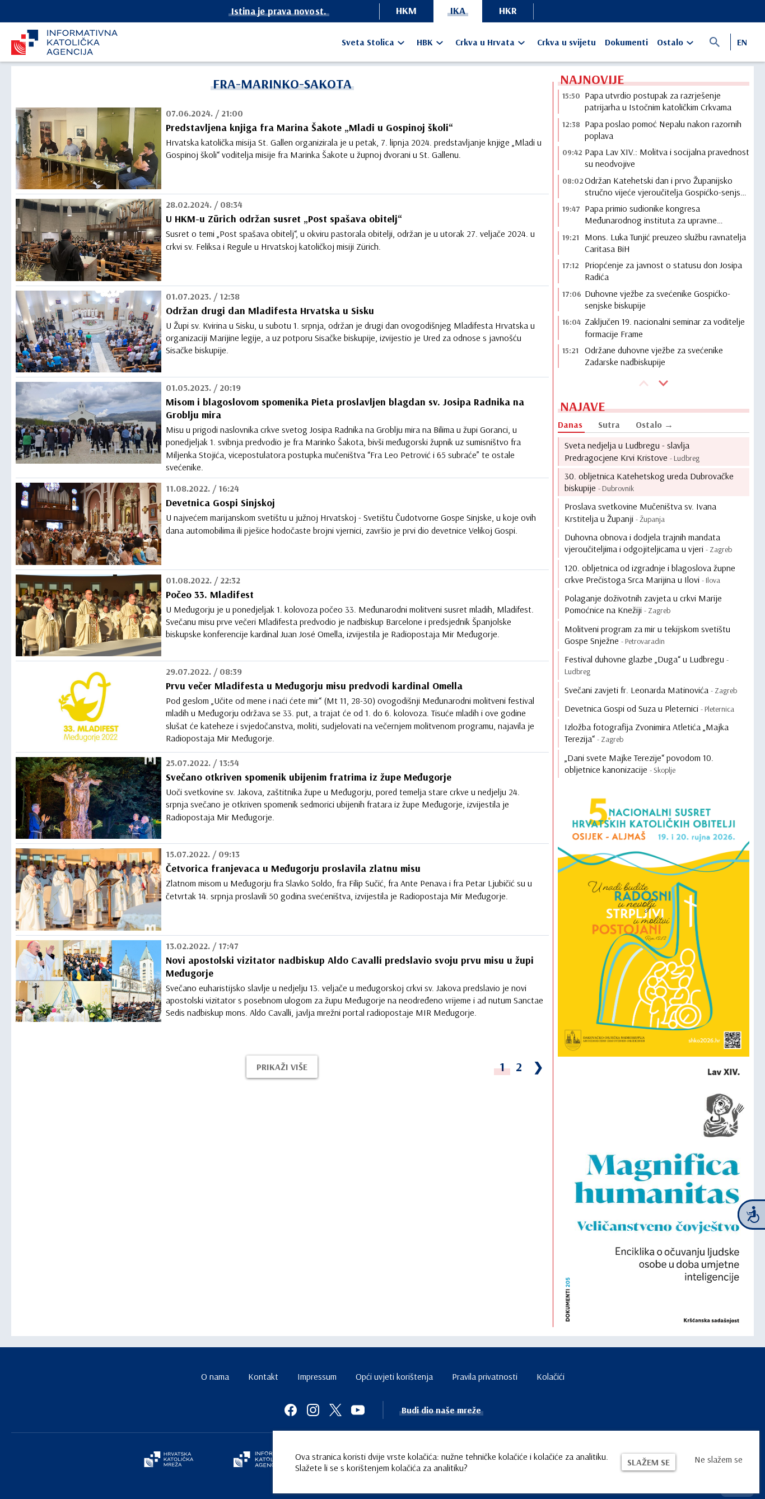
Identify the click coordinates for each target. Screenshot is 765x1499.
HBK (425, 42)
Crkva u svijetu (566, 42)
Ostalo (670, 42)
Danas (570, 424)
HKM (406, 10)
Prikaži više (281, 1066)
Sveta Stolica (368, 42)
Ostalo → (654, 424)
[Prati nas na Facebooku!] (290, 1410)
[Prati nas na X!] (335, 1410)
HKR (508, 10)
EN (742, 42)
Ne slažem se (718, 1459)
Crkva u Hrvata (485, 42)
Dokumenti (626, 42)
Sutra (609, 424)
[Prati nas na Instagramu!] (313, 1410)
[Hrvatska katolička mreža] (168, 1460)
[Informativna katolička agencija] (266, 1460)
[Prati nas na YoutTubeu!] (358, 1410)
